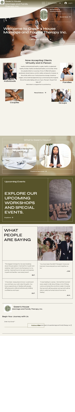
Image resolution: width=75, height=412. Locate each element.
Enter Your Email (9, 321)
